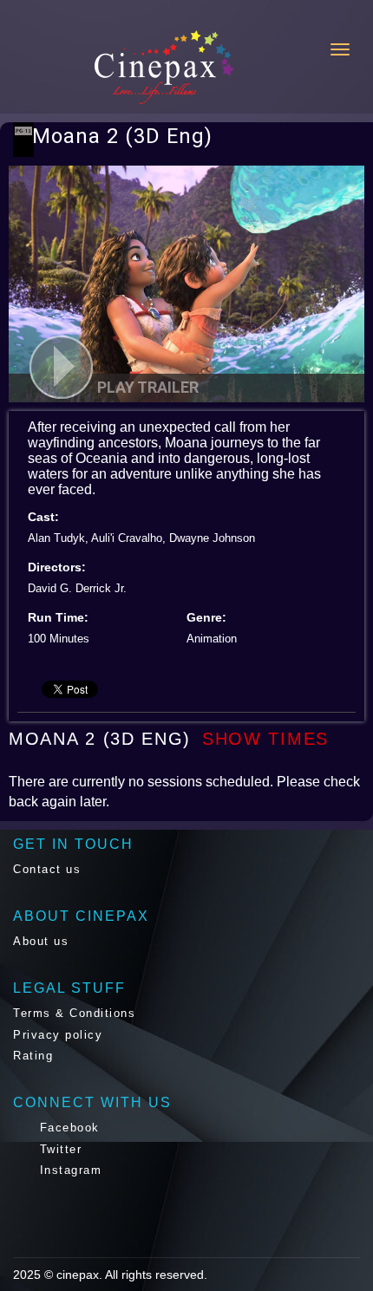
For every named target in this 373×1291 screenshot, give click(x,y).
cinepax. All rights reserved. (131, 1274)
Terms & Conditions (74, 1013)
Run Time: (58, 617)
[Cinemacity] (94, 67)
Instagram (68, 1170)
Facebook (67, 1127)
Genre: (206, 617)
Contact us (47, 869)
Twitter (58, 1149)
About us (41, 941)
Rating (33, 1055)
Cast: (43, 517)
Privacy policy (57, 1034)
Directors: (57, 567)
